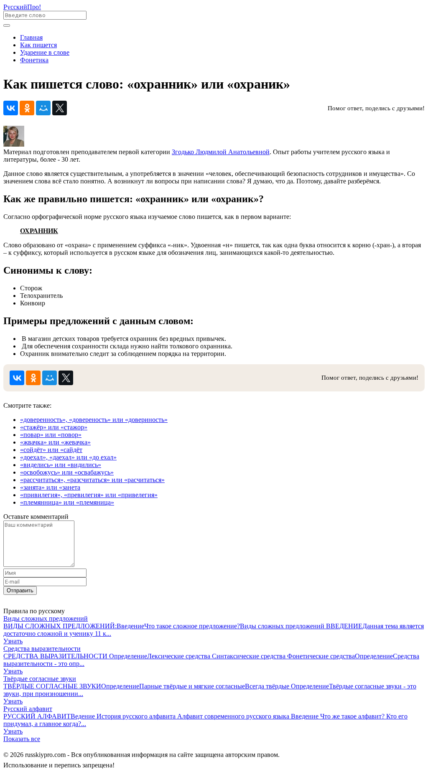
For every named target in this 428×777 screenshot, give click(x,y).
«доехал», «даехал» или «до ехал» (68, 457)
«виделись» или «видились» (60, 464)
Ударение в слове (44, 52)
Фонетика (34, 59)
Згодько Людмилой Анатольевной (221, 151)
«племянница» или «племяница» (67, 502)
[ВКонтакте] (10, 108)
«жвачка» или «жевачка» (55, 442)
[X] (59, 108)
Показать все (21, 738)
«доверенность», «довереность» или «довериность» (94, 419)
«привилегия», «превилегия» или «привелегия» (89, 494)
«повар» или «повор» (51, 434)
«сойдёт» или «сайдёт (51, 449)
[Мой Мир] (43, 108)
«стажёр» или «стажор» (53, 427)
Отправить (20, 590)
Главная (31, 37)
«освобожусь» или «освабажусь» (67, 472)
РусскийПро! (22, 6)
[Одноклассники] (27, 108)
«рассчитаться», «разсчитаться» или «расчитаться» (92, 479)
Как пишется (38, 44)
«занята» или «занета (50, 487)
